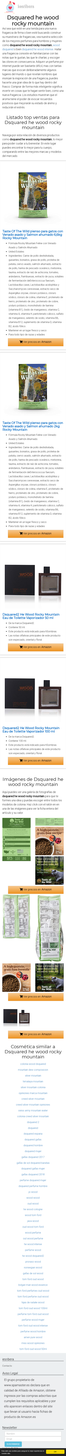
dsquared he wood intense (37, 49)
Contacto (7, 1365)
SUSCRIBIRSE (13, 1444)
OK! (55, 1451)
